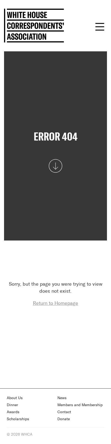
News (62, 398)
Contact (64, 412)
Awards (13, 412)
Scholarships (18, 419)
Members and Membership (80, 405)
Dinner (12, 405)
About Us (15, 398)
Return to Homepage (55, 303)
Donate (63, 419)
